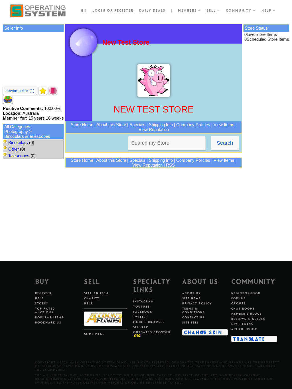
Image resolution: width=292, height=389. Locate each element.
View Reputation (154, 129)
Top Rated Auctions (45, 310)
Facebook (142, 312)
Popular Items (49, 317)
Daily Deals (152, 10)
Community (239, 10)
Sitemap (140, 327)
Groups (238, 303)
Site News (191, 298)
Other (13, 149)
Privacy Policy (197, 303)
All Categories (17, 126)
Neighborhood (246, 293)
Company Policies (193, 124)
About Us (191, 293)
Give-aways (242, 324)
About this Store (111, 124)
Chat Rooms (243, 308)
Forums (238, 298)
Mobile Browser (149, 322)
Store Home (82, 124)
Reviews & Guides (248, 319)
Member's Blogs (246, 314)
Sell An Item (96, 293)
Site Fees (190, 322)
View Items (224, 124)
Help (267, 10)
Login (99, 10)
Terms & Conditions (193, 310)
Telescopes (18, 155)
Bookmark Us (48, 322)
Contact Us (193, 317)
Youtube (141, 306)
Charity (92, 298)
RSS (170, 165)
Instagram (143, 301)
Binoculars (18, 142)
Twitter (140, 317)
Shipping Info (161, 124)
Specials (137, 124)
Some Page (94, 334)
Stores (41, 303)
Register (43, 293)
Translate (249, 339)
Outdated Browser (152, 332)
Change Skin (203, 332)
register (123, 10)
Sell (212, 10)
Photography (16, 131)
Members (188, 10)
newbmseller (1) (20, 90)
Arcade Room (244, 329)
